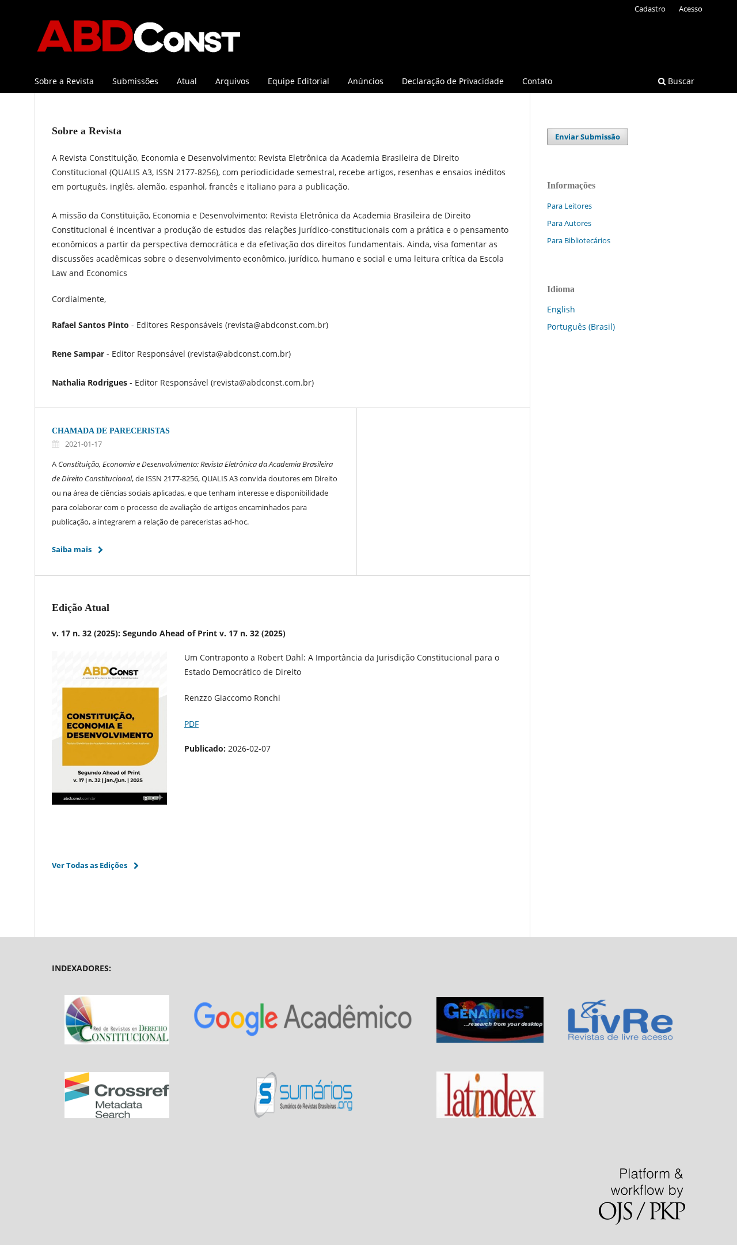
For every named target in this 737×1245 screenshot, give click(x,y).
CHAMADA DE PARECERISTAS (111, 431)
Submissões (135, 81)
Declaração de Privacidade (453, 81)
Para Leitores (569, 206)
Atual (187, 81)
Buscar (680, 81)
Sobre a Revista (64, 81)
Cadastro (650, 8)
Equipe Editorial (298, 81)
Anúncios (365, 81)
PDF (191, 723)
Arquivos (232, 81)
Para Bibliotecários (578, 240)
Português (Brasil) (581, 326)
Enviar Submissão (587, 136)
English (561, 309)
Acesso (690, 8)
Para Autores (569, 223)
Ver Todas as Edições (89, 865)
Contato (537, 81)
